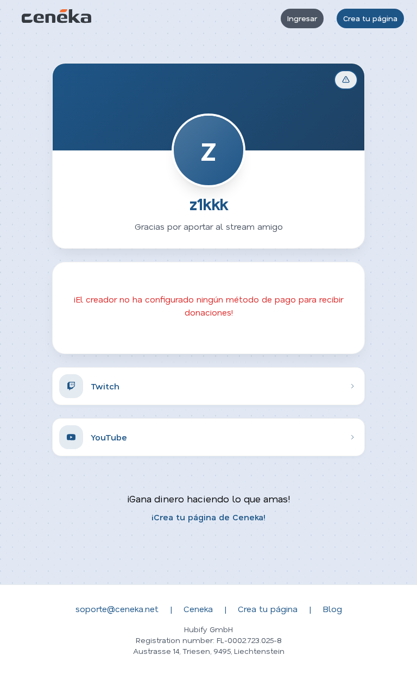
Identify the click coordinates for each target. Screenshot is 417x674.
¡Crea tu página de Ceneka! (208, 516)
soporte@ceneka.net (117, 608)
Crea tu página (370, 18)
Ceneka (198, 608)
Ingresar (302, 18)
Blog (332, 608)
